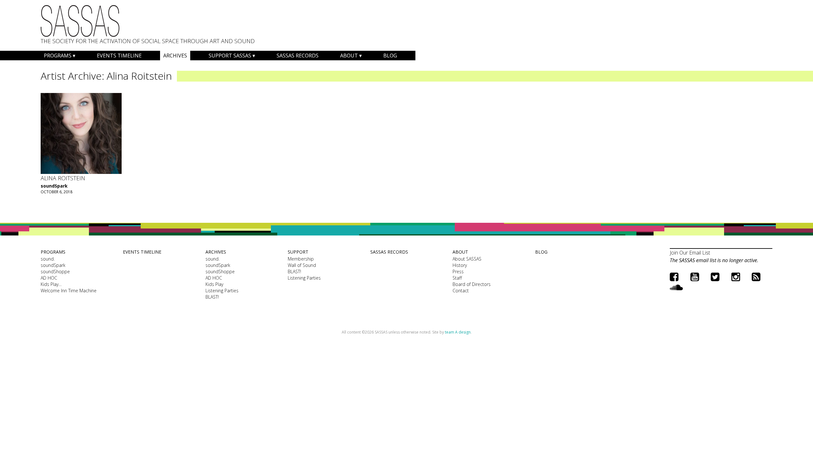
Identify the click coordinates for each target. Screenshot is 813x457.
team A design (458, 332)
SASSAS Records (298, 55)
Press (458, 271)
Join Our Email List (690, 252)
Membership (301, 259)
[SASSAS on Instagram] (735, 276)
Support (298, 252)
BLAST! (212, 297)
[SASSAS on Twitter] (715, 276)
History (460, 265)
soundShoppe (55, 271)
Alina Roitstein (63, 178)
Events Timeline (119, 55)
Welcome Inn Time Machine (69, 291)
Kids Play (214, 284)
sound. (48, 259)
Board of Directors (472, 284)
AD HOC (49, 278)
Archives (175, 55)
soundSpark (54, 186)
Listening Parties (222, 291)
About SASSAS (467, 259)
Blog (390, 55)
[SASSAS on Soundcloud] (676, 287)
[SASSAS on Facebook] (674, 276)
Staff (457, 278)
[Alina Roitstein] (81, 133)
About (349, 55)
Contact (461, 291)
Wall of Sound (302, 265)
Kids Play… (51, 284)
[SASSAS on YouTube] (694, 276)
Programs (57, 55)
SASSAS (80, 21)
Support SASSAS (230, 55)
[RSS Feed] (756, 276)
